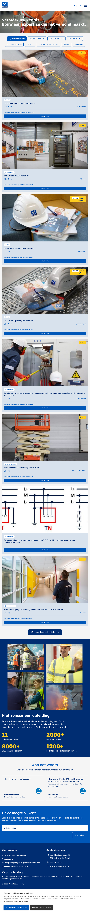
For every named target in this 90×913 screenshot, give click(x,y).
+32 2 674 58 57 (57, 862)
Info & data (45, 116)
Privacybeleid (7, 859)
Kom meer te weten (21, 901)
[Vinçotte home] (5, 5)
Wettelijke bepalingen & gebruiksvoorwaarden (21, 863)
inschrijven (80, 835)
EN (80, 6)
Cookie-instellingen (41, 907)
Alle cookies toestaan (16, 907)
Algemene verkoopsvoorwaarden (15, 866)
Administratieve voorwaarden (14, 855)
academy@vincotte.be (59, 866)
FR (74, 6)
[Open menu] (85, 5)
